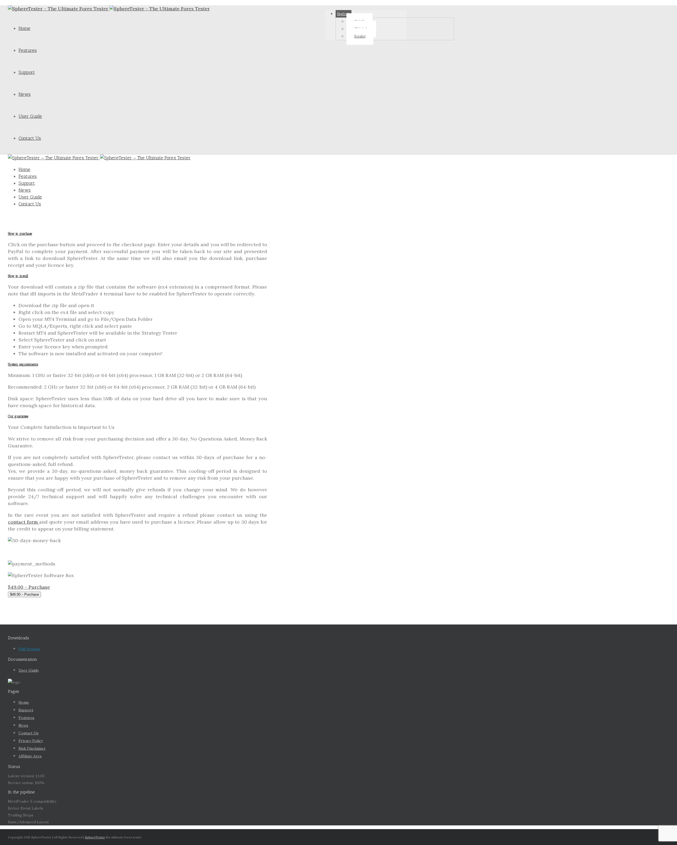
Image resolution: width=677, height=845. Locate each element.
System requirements (23, 364)
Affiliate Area (30, 756)
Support (27, 72)
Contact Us (30, 138)
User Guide (30, 116)
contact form (23, 522)
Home (24, 28)
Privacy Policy (31, 740)
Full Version (29, 648)
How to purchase (20, 234)
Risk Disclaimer (32, 748)
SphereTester (95, 837)
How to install (18, 276)
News (25, 94)
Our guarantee (18, 416)
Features (28, 50)
